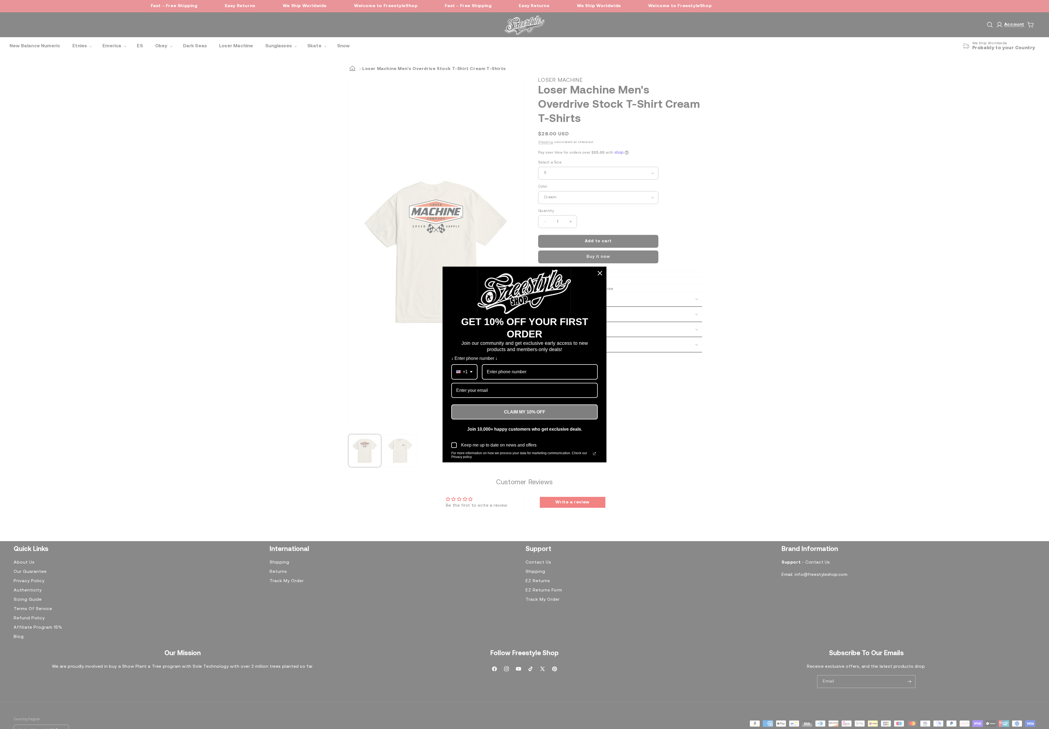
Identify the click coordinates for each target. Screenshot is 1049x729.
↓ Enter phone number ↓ (474, 358)
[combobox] (464, 371)
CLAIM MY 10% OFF (524, 412)
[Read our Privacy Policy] (594, 453)
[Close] (599, 273)
